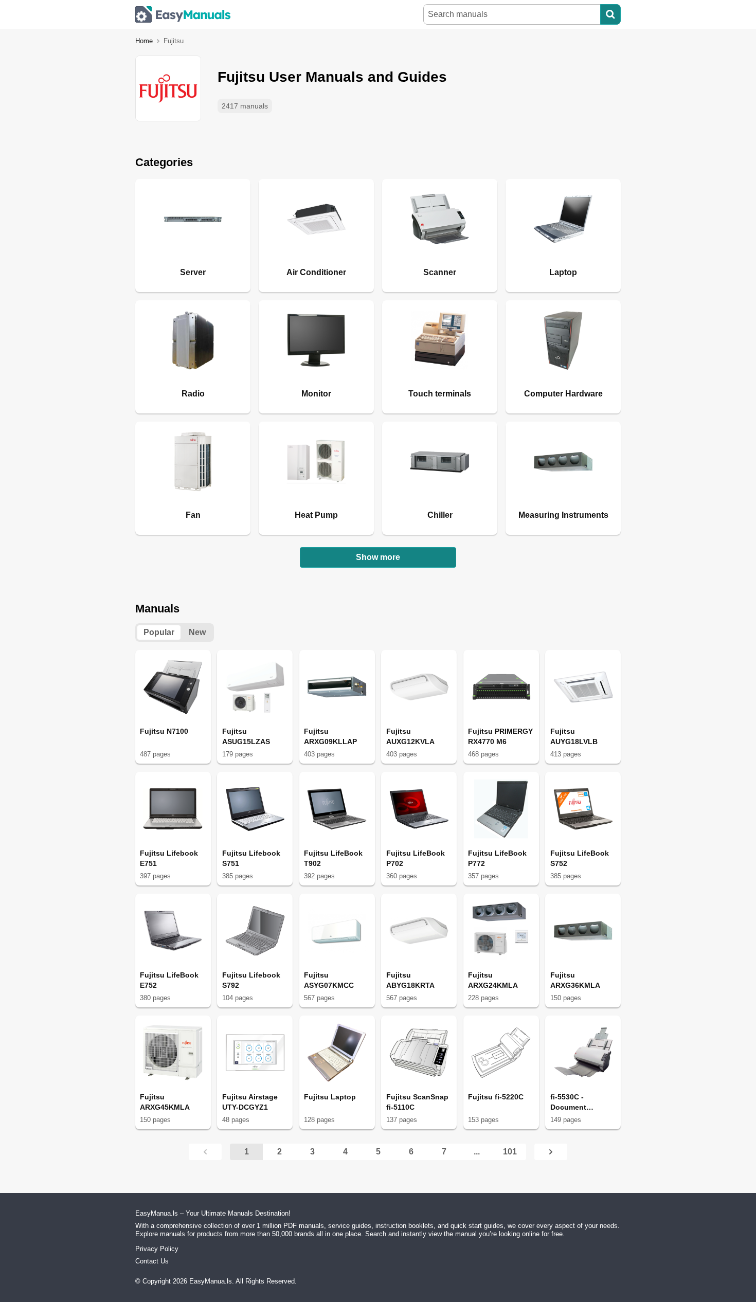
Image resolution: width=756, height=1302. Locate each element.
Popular (158, 632)
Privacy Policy (156, 1249)
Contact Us (152, 1261)
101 (510, 1151)
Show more (378, 557)
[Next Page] (550, 1152)
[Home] (183, 14)
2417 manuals (245, 106)
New (197, 632)
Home (144, 41)
